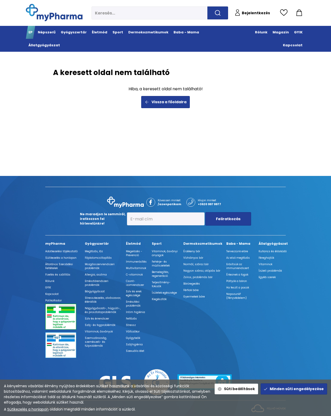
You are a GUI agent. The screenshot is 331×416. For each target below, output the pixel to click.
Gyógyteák (133, 338)
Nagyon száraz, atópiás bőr (201, 271)
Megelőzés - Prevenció (134, 253)
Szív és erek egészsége (133, 293)
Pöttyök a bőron (236, 281)
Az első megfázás (238, 258)
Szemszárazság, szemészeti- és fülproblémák (96, 342)
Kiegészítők (159, 299)
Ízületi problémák (270, 271)
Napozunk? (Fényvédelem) (236, 296)
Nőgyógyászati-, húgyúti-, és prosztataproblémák (103, 310)
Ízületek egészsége (164, 293)
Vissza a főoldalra (169, 102)
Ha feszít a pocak (237, 287)
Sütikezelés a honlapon (28, 409)
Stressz (131, 325)
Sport (157, 243)
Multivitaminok (136, 268)
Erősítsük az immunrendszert (237, 266)
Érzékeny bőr (191, 251)
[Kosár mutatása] (299, 12)
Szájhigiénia (134, 344)
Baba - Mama (238, 243)
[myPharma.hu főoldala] (54, 12)
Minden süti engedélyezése (297, 388)
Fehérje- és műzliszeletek (161, 264)
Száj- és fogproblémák (100, 325)
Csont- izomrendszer (135, 283)
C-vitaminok (134, 275)
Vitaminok (265, 264)
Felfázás (131, 319)
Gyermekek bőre (194, 297)
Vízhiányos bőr (193, 258)
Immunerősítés (136, 262)
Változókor (133, 331)
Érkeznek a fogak (237, 275)
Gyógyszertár (97, 243)
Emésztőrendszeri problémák (96, 283)
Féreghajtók (266, 258)
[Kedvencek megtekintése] (285, 12)
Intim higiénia (135, 312)
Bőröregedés (191, 284)
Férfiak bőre (191, 290)
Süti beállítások (239, 388)
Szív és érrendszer (97, 319)
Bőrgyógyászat (95, 291)
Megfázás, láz (94, 251)
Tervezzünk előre (237, 251)
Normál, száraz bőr (196, 264)
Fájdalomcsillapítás (98, 258)
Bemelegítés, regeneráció (160, 274)
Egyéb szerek (267, 277)
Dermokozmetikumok (202, 243)
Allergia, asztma (96, 275)
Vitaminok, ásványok (99, 331)
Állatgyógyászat (273, 243)
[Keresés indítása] (217, 12)
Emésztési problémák (133, 304)
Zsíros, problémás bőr (198, 277)
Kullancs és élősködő (273, 251)
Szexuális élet (135, 351)
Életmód (133, 243)
